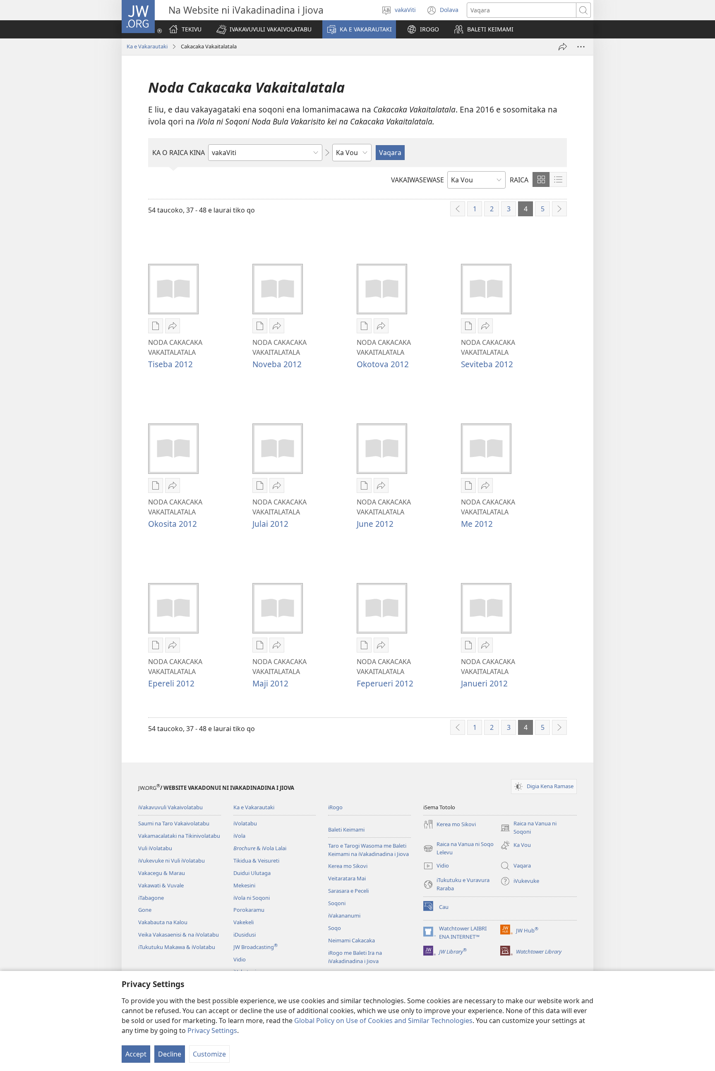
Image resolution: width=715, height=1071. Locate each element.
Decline (169, 1054)
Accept (135, 1054)
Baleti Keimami (346, 829)
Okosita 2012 (172, 523)
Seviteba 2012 (487, 364)
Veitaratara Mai (347, 878)
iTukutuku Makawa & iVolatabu (176, 947)
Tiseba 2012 (170, 364)
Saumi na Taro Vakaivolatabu (173, 823)
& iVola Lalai (259, 848)
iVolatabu (245, 823)
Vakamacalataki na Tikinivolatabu (179, 835)
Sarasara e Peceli (348, 890)
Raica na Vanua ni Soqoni (528, 828)
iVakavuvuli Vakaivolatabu (170, 807)
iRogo (335, 807)
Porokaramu (248, 909)
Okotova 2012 (383, 364)
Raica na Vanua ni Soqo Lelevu (458, 848)
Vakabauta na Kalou (162, 922)
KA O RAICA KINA (178, 152)
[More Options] (580, 46)
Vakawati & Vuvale (161, 885)
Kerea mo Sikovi (347, 866)
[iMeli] (562, 46)
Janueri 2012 (484, 683)
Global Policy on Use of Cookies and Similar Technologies (383, 1020)
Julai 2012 (270, 523)
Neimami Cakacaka (351, 940)
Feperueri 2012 (385, 683)
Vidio (239, 959)
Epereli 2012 (171, 683)
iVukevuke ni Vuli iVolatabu (171, 860)
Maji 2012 (270, 683)
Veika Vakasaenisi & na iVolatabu (178, 934)
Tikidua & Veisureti (256, 860)
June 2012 (375, 523)
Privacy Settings (212, 1030)
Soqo (334, 928)
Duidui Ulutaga (252, 873)
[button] (264, 29)
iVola (239, 835)
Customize (209, 1054)
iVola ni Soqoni (251, 897)
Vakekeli (243, 922)
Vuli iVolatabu (155, 848)
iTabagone (151, 897)
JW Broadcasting (255, 947)
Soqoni (337, 903)
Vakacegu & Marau (161, 873)
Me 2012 (477, 523)
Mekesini (244, 885)
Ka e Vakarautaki (147, 46)
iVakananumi (344, 915)
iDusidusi (244, 934)
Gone (144, 909)
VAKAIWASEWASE (417, 179)
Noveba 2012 (277, 364)
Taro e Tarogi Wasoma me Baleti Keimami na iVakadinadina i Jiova (368, 850)
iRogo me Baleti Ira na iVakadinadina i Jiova (355, 957)
